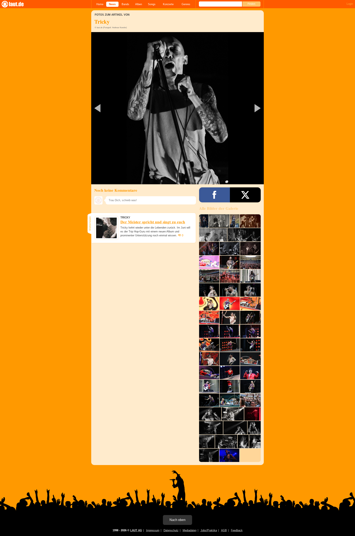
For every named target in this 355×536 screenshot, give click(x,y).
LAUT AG (136, 530)
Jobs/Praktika (209, 530)
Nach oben (177, 520)
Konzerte (168, 4)
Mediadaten (189, 530)
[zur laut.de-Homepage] (16, 4)
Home (99, 4)
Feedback (237, 530)
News (112, 4)
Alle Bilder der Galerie (218, 208)
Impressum (152, 530)
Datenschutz (171, 530)
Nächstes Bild (177, 108)
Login (350, 3)
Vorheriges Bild (119, 108)
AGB (224, 530)
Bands (125, 4)
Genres (186, 4)
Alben (138, 4)
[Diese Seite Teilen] (214, 194)
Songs (152, 4)
